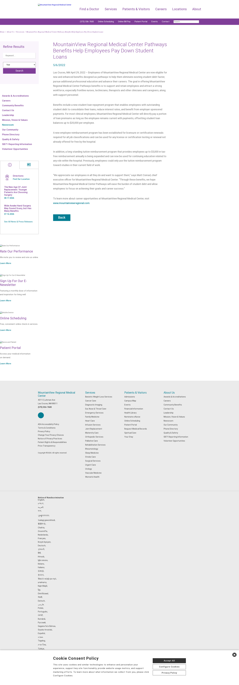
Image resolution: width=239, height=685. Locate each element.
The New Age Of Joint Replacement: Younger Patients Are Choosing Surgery (16, 191)
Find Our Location (21, 179)
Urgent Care (90, 465)
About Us (10, 31)
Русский (42, 622)
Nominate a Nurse (132, 417)
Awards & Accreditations (15, 95)
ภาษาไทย (42, 645)
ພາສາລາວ (42, 582)
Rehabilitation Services (95, 445)
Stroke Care (90, 457)
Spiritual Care (130, 433)
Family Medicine (92, 417)
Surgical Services (93, 461)
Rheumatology (91, 449)
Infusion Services (93, 425)
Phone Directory (10, 134)
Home (2, 31)
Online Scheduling (106, 21)
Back (61, 217)
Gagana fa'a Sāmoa (46, 626)
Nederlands (43, 535)
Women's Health (92, 477)
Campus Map (130, 401)
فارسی (41, 604)
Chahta (41, 527)
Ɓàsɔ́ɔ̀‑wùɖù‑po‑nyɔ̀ (47, 579)
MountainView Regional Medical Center (56, 394)
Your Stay (128, 437)
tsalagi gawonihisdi (46, 520)
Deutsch (42, 545)
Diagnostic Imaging (93, 405)
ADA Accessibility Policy (48, 424)
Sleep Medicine (92, 453)
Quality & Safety (10, 139)
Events (154, 21)
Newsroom (20, 31)
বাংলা (39, 511)
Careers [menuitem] (161, 9)
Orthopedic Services (94, 437)
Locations (179, 9)
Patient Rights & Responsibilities (52, 442)
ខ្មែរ (39, 590)
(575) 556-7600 (87, 21)
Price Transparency (46, 446)
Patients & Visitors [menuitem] (136, 9)
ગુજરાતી (41, 549)
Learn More (5, 263)
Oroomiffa (42, 531)
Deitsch (41, 601)
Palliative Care (91, 441)
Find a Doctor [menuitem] (89, 9)
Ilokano (41, 564)
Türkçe (41, 649)
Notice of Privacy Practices (50, 439)
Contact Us (8, 110)
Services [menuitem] (111, 9)
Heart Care (90, 421)
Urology (88, 469)
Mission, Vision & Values (15, 120)
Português (42, 612)
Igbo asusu (43, 560)
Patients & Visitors (135, 392)
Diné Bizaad (43, 593)
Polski (40, 608)
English (41, 500)
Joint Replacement (93, 429)
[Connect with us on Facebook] (41, 415)
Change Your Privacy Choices (51, 435)
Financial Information (133, 409)
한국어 (41, 575)
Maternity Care (91, 433)
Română (41, 619)
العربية (40, 507)
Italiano (41, 567)
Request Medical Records (135, 429)
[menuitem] (186, 21)
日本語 (41, 571)
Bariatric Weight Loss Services (98, 397)
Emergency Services (94, 413)
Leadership (8, 115)
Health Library (130, 413)
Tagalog (41, 641)
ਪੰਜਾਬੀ (40, 615)
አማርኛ (40, 503)
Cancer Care (90, 401)
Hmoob (41, 557)
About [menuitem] (196, 9)
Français (42, 538)
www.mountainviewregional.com (71, 203)
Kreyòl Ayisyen (44, 542)
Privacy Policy (44, 431)
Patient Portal (141, 21)
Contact (165, 21)
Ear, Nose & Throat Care (95, 409)
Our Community (10, 129)
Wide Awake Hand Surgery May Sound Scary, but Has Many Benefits (17, 208)
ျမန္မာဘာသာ (43, 515)
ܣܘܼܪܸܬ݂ (40, 637)
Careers (6, 100)
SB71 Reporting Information (17, 144)
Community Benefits (13, 105)
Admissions (129, 397)
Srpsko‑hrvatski (45, 630)
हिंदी (39, 553)
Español (41, 633)
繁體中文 (42, 524)
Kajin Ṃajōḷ (42, 586)
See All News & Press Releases (18, 221)
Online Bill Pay (124, 21)
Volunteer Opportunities (15, 149)
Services (90, 392)
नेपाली (40, 597)
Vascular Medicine (93, 473)
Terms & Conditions (46, 428)
